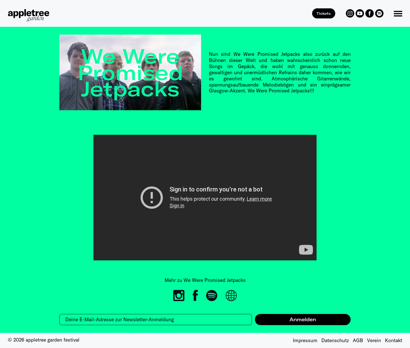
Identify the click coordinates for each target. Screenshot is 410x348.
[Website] (231, 295)
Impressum (305, 340)
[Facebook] (369, 13)
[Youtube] (360, 13)
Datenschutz (335, 340)
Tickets (324, 13)
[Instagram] (350, 13)
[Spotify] (379, 13)
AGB (358, 340)
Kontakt (393, 340)
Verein (374, 340)
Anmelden (303, 319)
